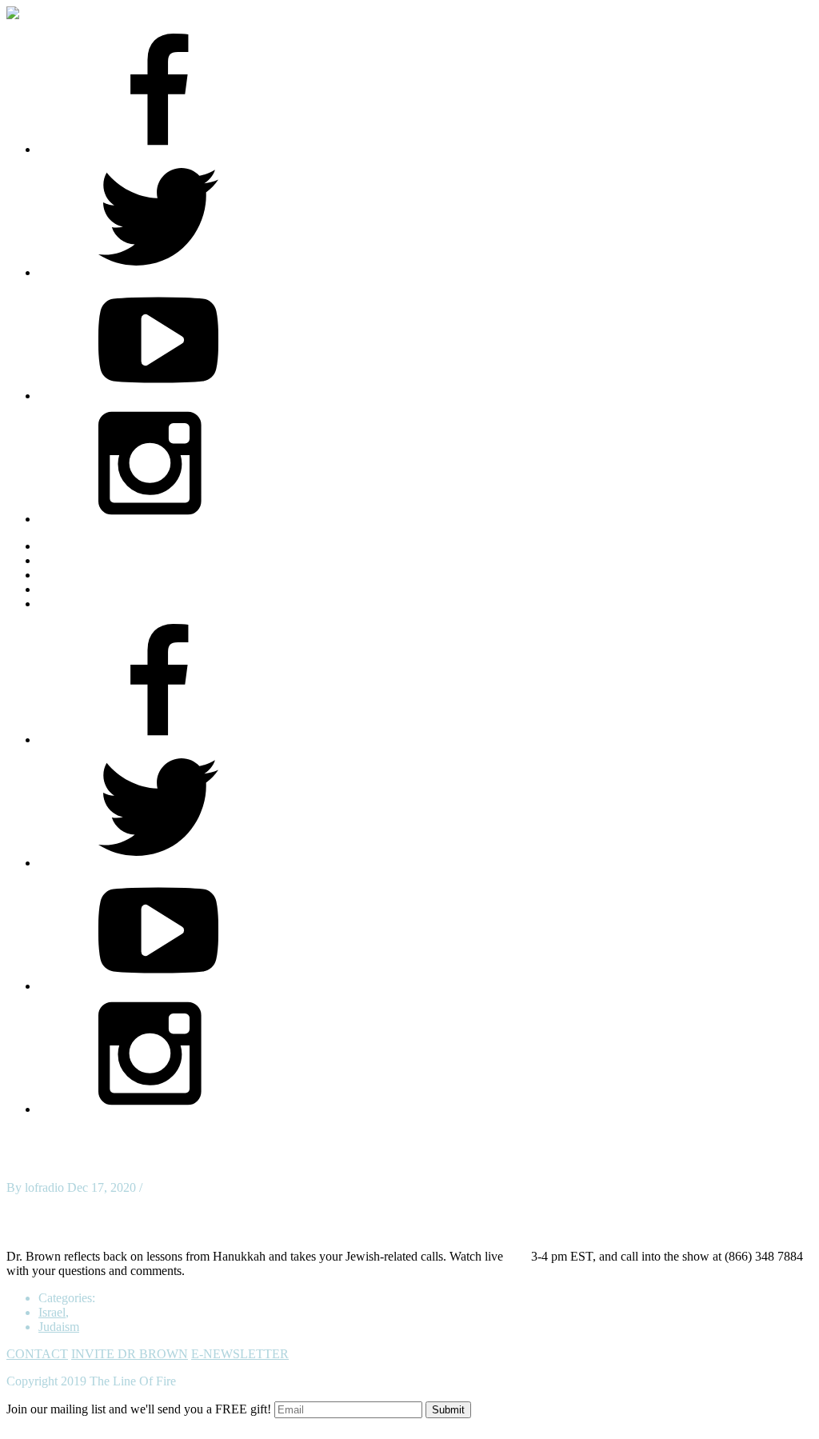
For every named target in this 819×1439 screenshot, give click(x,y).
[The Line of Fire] (26, 13)
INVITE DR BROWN (129, 1354)
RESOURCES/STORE (98, 560)
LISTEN (60, 575)
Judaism (58, 1326)
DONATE (64, 603)
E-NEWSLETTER (240, 1354)
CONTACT (37, 1354)
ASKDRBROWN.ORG (100, 546)
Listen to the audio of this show (85, 1229)
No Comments (182, 1187)
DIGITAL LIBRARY (94, 589)
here (517, 1256)
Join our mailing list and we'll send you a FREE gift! (138, 1409)
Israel (52, 1312)
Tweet (22, 1202)
